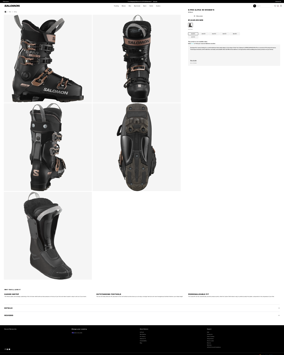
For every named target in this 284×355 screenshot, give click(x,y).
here (192, 43)
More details (193, 60)
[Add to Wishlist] (279, 12)
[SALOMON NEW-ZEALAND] (12, 6)
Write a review (199, 15)
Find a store (6, 1)
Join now (155, 1)
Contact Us (278, 1)
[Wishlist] (275, 6)
